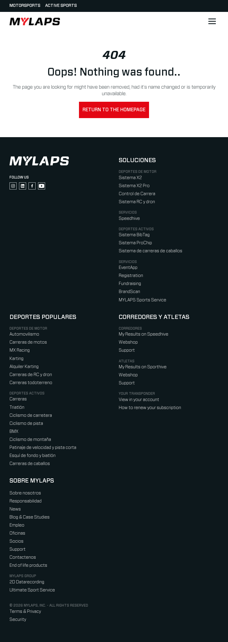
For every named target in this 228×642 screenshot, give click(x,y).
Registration (131, 275)
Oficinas (17, 533)
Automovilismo (24, 334)
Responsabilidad (26, 501)
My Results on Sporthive (143, 367)
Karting (16, 358)
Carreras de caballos (30, 463)
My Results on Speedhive (143, 334)
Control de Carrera (137, 194)
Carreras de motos (28, 342)
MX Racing (20, 350)
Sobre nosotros (25, 493)
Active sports (61, 6)
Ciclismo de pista (26, 423)
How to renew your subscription (150, 407)
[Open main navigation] (211, 21)
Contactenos (23, 557)
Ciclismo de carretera (31, 415)
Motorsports (25, 6)
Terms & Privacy (25, 611)
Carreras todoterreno (31, 382)
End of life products (28, 565)
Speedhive (129, 218)
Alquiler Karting (24, 366)
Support (127, 350)
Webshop (128, 342)
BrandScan (129, 291)
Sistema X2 (130, 178)
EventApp (128, 267)
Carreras (18, 399)
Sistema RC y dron (137, 202)
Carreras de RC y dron (31, 374)
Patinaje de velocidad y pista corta (43, 447)
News (15, 509)
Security (18, 619)
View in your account (139, 399)
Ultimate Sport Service (32, 590)
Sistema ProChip (135, 243)
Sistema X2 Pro (134, 186)
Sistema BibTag (134, 235)
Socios (16, 541)
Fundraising (130, 283)
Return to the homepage (114, 109)
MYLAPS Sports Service (142, 300)
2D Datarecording (27, 582)
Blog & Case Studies (30, 517)
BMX (14, 431)
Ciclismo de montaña (30, 439)
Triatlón (17, 407)
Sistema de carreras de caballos (150, 251)
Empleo (17, 525)
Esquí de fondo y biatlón (33, 455)
